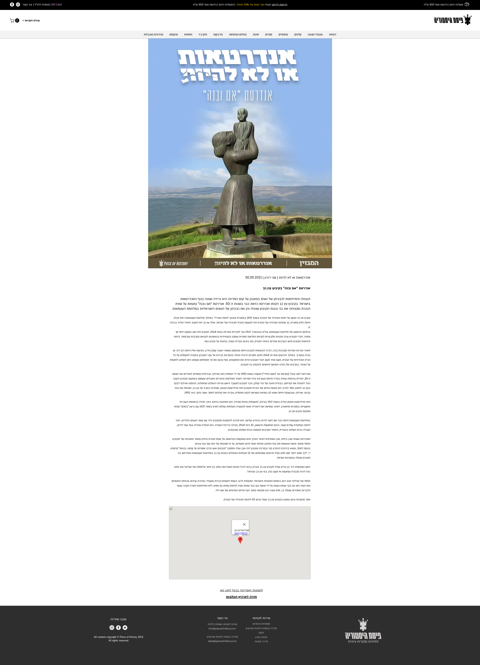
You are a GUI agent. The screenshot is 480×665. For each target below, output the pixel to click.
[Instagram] (18, 4)
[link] (15, 20)
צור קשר (27, 4)
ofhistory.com (229, 641)
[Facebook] (12, 4)
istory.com (230, 628)
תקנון (261, 632)
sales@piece (215, 641)
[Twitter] (125, 627)
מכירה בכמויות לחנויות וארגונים (261, 628)
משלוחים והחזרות (261, 624)
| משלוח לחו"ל (41, 4)
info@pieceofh (216, 628)
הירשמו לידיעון (279, 4)
